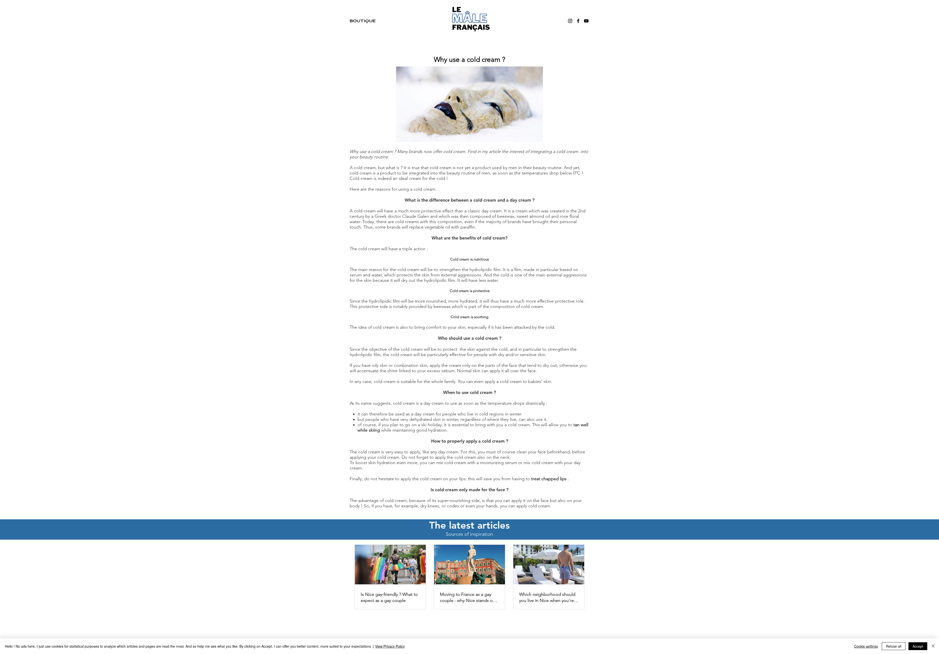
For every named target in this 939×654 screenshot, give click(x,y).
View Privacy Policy (390, 646)
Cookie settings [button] (866, 646)
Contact (440, 622)
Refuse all (893, 646)
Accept (918, 646)
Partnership (420, 622)
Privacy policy (530, 622)
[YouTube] (586, 21)
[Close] (933, 646)
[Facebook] (578, 21)
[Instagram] (570, 21)
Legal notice (505, 622)
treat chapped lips (549, 478)
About (402, 622)
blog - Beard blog (476, 622)
